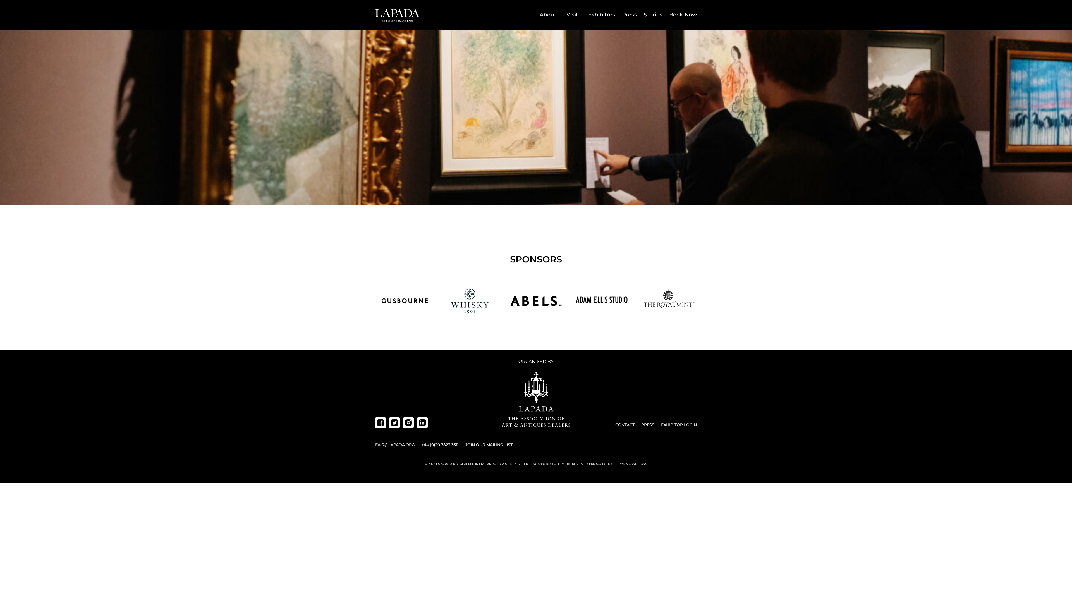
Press (629, 14)
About (548, 14)
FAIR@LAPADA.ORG (395, 444)
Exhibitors (601, 14)
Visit (572, 14)
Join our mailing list (489, 444)
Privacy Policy (600, 464)
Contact (625, 424)
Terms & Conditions (631, 464)
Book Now (683, 14)
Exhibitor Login (679, 424)
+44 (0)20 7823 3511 (440, 444)
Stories (653, 14)
